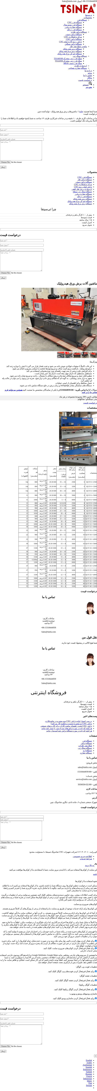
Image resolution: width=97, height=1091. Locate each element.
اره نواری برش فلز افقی (82, 189)
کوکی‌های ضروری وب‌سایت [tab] (85, 904)
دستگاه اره (87, 750)
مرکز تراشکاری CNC (83, 184)
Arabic (89, 1063)
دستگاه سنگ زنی (80, 56)
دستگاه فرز (82, 20)
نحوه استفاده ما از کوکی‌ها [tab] (86, 881)
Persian (89, 1085)
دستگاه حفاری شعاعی (77, 68)
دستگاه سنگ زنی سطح (82, 192)
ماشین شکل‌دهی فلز (78, 46)
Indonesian (87, 1079)
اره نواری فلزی (80, 66)
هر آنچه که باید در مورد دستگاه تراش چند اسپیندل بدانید (69, 731)
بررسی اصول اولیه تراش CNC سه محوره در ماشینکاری (68, 721)
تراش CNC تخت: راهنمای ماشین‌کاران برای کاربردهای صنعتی (66, 726)
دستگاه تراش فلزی (79, 32)
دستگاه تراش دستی (84, 182)
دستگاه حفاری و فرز (83, 194)
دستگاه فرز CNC (85, 177)
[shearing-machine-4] (69, 357)
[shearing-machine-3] (85, 357)
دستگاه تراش (86, 743)
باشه (95, 874)
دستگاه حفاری (86, 753)
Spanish (89, 1067)
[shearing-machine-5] (61, 357)
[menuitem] (46, 15)
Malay (89, 1081)
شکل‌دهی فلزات (85, 746)
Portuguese (87, 1069)
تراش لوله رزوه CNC (83, 187)
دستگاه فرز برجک (84, 196)
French (89, 1076)
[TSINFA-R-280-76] (78, 14)
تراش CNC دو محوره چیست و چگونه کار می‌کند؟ (71, 724)
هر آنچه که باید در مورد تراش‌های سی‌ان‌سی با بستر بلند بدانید (66, 728)
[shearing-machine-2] (59, 350)
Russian (89, 1074)
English (89, 1060)
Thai (90, 1083)
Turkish (89, 1072)
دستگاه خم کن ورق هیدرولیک (80, 201)
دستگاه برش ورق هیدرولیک (80, 204)
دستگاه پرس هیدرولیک (82, 199)
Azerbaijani (87, 1065)
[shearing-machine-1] (77, 357)
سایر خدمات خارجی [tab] (88, 951)
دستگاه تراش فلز (85, 180)
